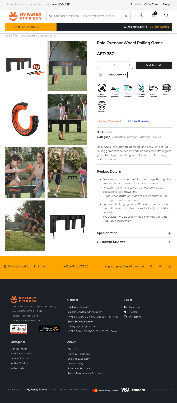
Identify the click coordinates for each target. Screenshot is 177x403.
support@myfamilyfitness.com (125, 266)
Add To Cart (153, 65)
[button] (134, 172)
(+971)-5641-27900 (75, 266)
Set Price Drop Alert (139, 121)
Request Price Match (110, 121)
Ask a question (117, 75)
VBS (84, 390)
